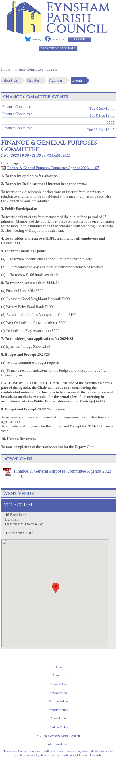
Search (79, 39)
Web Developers (58, 744)
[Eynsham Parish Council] (58, 32)
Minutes (33, 80)
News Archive (58, 692)
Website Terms (58, 709)
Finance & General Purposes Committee (49, 145)
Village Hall (58, 155)
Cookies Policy (58, 727)
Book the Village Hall (58, 48)
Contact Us (58, 684)
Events (77, 80)
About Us (10, 80)
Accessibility (58, 718)
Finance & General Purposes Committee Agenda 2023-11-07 (53, 168)
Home (58, 667)
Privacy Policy (58, 701)
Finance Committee (58, 107)
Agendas (55, 80)
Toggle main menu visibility (4, 58)
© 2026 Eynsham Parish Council (58, 735)
